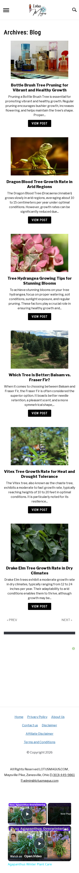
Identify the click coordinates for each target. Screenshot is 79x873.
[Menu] (6, 10)
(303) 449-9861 (63, 775)
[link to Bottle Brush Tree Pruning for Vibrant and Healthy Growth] (39, 60)
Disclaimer (49, 725)
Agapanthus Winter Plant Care (39, 831)
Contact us (30, 725)
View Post (40, 123)
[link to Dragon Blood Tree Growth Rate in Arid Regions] (39, 156)
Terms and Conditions (39, 742)
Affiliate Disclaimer (39, 734)
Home (19, 717)
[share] (65, 830)
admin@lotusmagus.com (40, 781)
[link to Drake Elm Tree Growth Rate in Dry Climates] (39, 543)
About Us (58, 717)
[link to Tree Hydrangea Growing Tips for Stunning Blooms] (39, 253)
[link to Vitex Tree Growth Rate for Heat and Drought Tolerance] (39, 446)
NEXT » (67, 620)
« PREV (12, 620)
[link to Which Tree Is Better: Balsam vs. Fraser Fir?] (39, 349)
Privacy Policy (37, 717)
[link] (13, 831)
